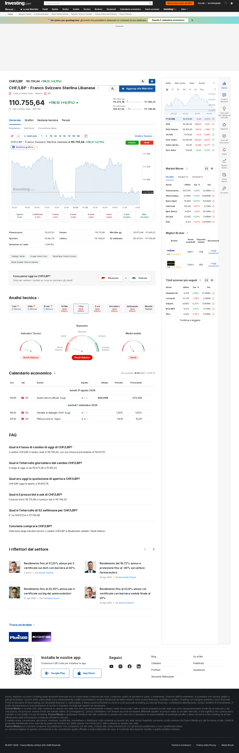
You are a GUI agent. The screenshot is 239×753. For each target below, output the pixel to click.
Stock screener (152, 9)
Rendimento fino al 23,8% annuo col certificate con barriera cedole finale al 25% (125, 593)
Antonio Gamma (45, 572)
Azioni (202, 83)
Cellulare (156, 663)
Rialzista (143, 278)
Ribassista (113, 278)
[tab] (16, 308)
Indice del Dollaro (174, 145)
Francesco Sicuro (51, 598)
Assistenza (199, 670)
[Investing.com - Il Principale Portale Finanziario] (18, 3)
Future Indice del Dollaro (106, 14)
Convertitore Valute (47, 128)
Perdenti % (197, 177)
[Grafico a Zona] (18, 136)
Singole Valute (25, 14)
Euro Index (171, 150)
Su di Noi (198, 656)
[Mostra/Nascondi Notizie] (86, 136)
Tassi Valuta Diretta (59, 14)
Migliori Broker (175, 233)
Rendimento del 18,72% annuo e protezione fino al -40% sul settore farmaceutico (122, 568)
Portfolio (155, 670)
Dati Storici (29, 128)
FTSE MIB (170, 119)
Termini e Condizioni (181, 745)
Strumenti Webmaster (162, 676)
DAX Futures (172, 129)
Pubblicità (198, 663)
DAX (168, 124)
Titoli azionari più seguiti (181, 280)
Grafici (29, 120)
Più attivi (170, 177)
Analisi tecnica (23, 297)
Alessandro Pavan (127, 577)
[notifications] (226, 3)
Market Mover (175, 168)
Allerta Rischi (227, 745)
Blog (153, 656)
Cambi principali (41, 14)
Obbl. (192, 83)
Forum (66, 120)
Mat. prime (180, 83)
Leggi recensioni (213, 251)
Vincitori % (183, 177)
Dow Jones (171, 140)
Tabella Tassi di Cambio (81, 14)
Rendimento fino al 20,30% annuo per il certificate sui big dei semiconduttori (49, 591)
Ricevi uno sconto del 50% (180, 3)
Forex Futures (126, 14)
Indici (168, 83)
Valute (10, 14)
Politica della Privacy (206, 745)
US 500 (169, 134)
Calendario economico (130, 9)
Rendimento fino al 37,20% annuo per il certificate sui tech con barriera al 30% (49, 566)
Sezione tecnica (47, 120)
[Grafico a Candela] (12, 136)
